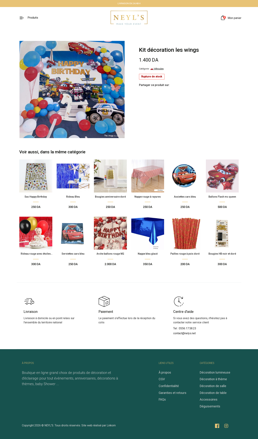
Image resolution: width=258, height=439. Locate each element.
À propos (165, 372)
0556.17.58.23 (187, 328)
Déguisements (210, 406)
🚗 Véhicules (157, 68)
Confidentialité (169, 386)
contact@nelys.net (184, 333)
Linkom (111, 425)
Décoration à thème (213, 379)
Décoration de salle (213, 386)
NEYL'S (48, 425)
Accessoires (208, 399)
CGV (162, 379)
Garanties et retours (172, 393)
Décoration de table (213, 393)
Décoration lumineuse (215, 372)
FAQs (162, 399)
